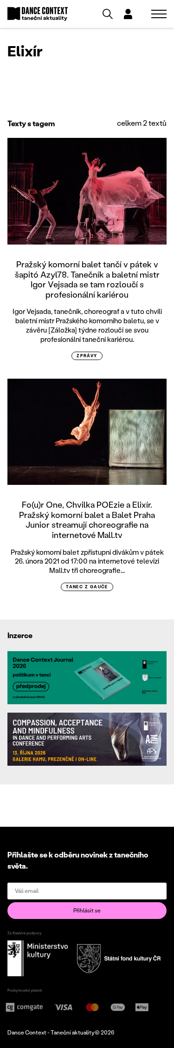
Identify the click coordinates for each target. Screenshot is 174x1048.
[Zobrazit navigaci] (159, 14)
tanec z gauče (87, 586)
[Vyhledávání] (107, 14)
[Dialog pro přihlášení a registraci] (128, 14)
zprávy (87, 355)
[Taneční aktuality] (37, 14)
